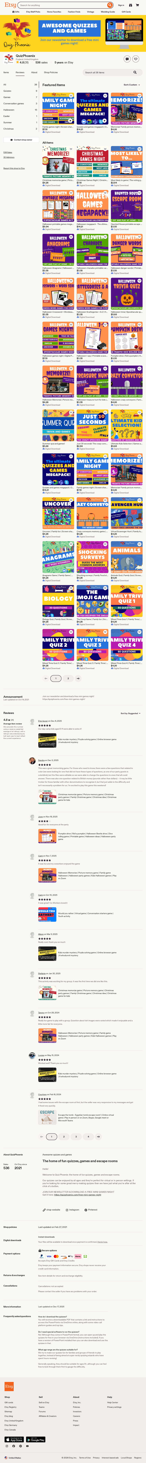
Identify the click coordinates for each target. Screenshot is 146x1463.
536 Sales (7, 152)
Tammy (41, 1012)
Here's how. (102, 1242)
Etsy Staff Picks (33, 12)
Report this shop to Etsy (14, 168)
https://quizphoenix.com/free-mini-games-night (77, 1194)
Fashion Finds (74, 12)
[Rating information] (17, 62)
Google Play (35, 1439)
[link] (45, 678)
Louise (41, 1055)
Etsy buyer (43, 721)
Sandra (41, 760)
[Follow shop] (135, 59)
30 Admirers (8, 157)
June (40, 817)
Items (6, 72)
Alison (41, 934)
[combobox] (62, 5)
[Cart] (137, 5)
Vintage (90, 12)
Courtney (42, 1094)
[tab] (21, 84)
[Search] (110, 5)
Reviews (20, 72)
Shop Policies (51, 72)
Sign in (121, 5)
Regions (137, 1458)
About (34, 72)
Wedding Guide (108, 12)
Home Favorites (54, 12)
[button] (127, 59)
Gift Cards (126, 12)
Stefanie (42, 973)
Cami (40, 856)
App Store (14, 1439)
